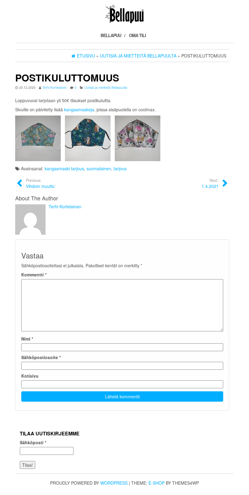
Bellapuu (111, 35)
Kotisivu (30, 376)
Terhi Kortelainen (55, 87)
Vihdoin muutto (40, 183)
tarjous (120, 168)
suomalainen (99, 168)
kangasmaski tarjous (64, 168)
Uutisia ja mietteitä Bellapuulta (105, 87)
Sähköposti (33, 442)
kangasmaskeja (79, 109)
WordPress (114, 483)
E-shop (156, 483)
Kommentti (33, 275)
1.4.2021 (210, 183)
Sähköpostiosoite (41, 357)
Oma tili (137, 35)
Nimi (27, 339)
